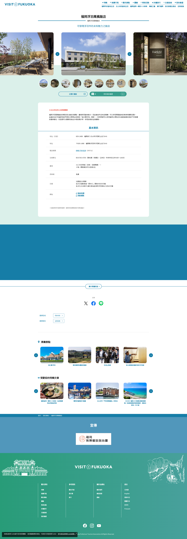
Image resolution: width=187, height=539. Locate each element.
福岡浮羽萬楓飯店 (56, 415)
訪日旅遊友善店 (170, 6)
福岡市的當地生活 (108, 6)
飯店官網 (81, 193)
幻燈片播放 (73, 94)
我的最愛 (179, 2)
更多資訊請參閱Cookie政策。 (67, 534)
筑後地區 (57, 315)
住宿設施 (181, 6)
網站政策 (99, 493)
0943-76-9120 (81, 150)
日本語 (126, 490)
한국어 (126, 505)
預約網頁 (81, 195)
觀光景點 (126, 2)
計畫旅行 (157, 2)
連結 (98, 497)
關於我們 (99, 490)
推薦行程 (115, 2)
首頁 (39, 415)
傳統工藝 (152, 6)
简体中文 (127, 497)
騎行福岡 (160, 6)
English (127, 493)
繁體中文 (127, 501)
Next (129, 54)
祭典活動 (145, 2)
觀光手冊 (71, 490)
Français (127, 509)
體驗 (136, 2)
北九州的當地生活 (122, 6)
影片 (70, 497)
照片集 (71, 493)
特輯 (105, 2)
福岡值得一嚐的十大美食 (138, 6)
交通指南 (168, 2)
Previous (57, 54)
